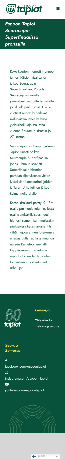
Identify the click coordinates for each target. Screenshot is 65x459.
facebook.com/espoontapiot (25, 366)
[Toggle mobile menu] (58, 8)
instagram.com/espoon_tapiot (26, 378)
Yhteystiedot (43, 320)
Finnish (41, 456)
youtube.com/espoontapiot (24, 390)
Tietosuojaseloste (47, 326)
